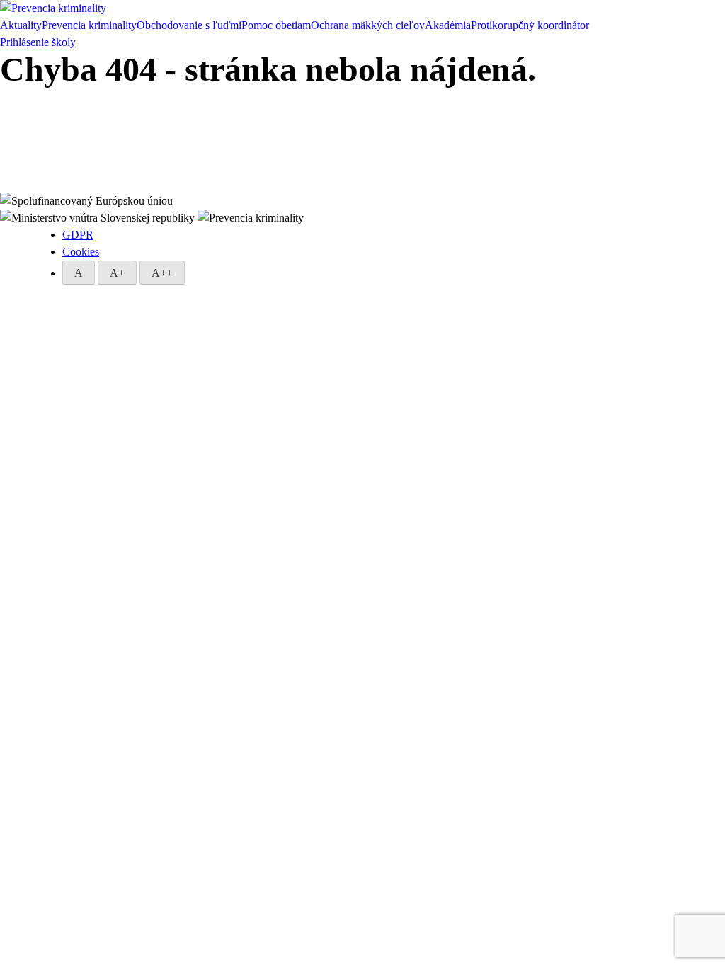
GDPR (77, 235)
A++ (162, 273)
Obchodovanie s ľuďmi (189, 25)
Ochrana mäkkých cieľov (368, 25)
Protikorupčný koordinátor (530, 25)
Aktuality (21, 25)
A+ (117, 273)
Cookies (80, 252)
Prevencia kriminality (89, 25)
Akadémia (448, 25)
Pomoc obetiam (276, 25)
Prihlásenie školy (38, 42)
